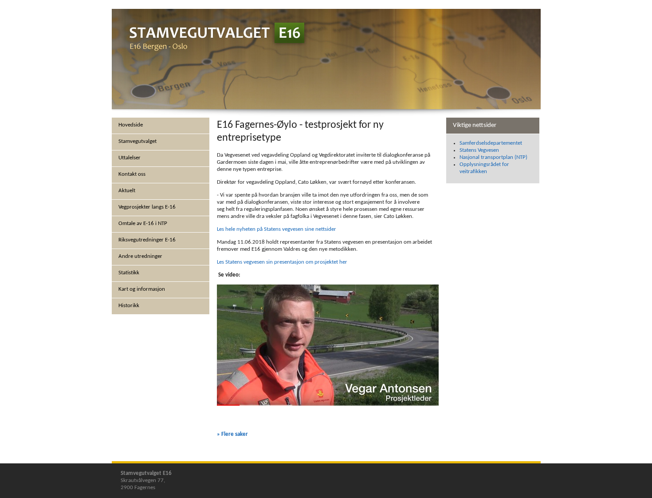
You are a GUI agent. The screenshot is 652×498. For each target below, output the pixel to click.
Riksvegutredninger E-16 (147, 240)
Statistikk (128, 273)
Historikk (128, 305)
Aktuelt (126, 191)
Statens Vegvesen (479, 150)
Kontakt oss (131, 174)
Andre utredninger (140, 256)
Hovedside (130, 125)
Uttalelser (129, 158)
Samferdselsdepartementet (491, 143)
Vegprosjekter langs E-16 (147, 207)
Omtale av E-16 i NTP (142, 223)
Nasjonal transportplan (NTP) (493, 157)
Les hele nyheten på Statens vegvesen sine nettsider (276, 229)
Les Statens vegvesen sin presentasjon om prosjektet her (282, 262)
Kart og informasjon (141, 289)
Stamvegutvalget (137, 141)
